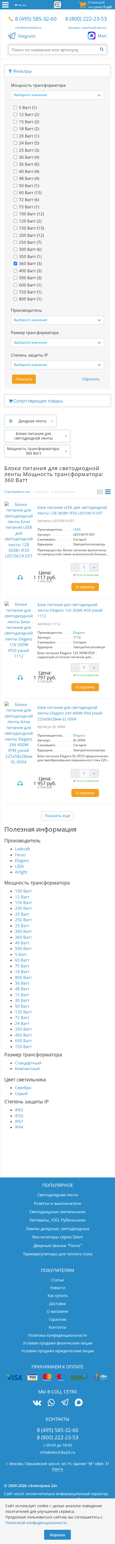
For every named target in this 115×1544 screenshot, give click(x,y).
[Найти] (103, 49)
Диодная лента (32, 420)
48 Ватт (22, 988)
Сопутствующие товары (38, 401)
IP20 (19, 1115)
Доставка (57, 1303)
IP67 (19, 1121)
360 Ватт (23, 937)
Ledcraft (22, 848)
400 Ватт (23, 1035)
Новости (57, 1287)
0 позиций (100, 4)
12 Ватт (22, 897)
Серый (21, 1093)
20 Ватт (22, 914)
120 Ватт (23, 1011)
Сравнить (20, 577)
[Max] (79, 1403)
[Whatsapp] (51, 1402)
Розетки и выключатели (57, 1203)
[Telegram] (65, 1403)
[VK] (37, 1402)
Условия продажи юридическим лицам (57, 1350)
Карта (57, 1468)
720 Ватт (23, 1046)
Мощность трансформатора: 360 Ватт (33, 450)
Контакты (57, 1327)
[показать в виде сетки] (100, 492)
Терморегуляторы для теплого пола (57, 1253)
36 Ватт (22, 983)
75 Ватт (22, 966)
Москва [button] (21, 4)
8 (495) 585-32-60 (35, 18)
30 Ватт (22, 1000)
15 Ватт (22, 994)
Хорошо (57, 1534)
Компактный (27, 1068)
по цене (42, 491)
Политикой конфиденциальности (36, 1522)
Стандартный (28, 1062)
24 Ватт (22, 1023)
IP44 (19, 1127)
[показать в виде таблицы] (108, 492)
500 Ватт (23, 948)
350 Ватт (23, 1029)
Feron (20, 854)
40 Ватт (22, 942)
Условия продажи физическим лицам (57, 1343)
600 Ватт (23, 1040)
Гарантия (57, 1319)
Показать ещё (57, 815)
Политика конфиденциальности (57, 1335)
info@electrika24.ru (28, 28)
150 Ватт (23, 902)
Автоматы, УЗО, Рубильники (57, 1220)
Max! (102, 35)
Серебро (23, 1087)
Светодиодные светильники (57, 1211)
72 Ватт (22, 1017)
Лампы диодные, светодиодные (57, 1228)
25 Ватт (22, 925)
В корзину (85, 586)
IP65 (19, 1109)
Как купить (58, 1295)
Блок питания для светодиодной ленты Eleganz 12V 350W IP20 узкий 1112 (69, 610)
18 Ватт (22, 971)
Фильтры (22, 71)
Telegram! (27, 36)
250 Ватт (23, 919)
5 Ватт (21, 954)
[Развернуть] (11, 420)
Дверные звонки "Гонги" (57, 1245)
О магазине (57, 1311)
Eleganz (79, 632)
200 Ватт (23, 908)
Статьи (57, 1279)
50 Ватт (22, 1006)
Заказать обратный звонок (87, 28)
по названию (64, 491)
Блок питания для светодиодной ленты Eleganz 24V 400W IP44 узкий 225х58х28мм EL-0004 (69, 713)
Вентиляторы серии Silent (57, 1236)
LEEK (76, 529)
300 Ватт (23, 931)
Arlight (21, 872)
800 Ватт (23, 977)
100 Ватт (23, 891)
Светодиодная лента (57, 1194)
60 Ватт (22, 960)
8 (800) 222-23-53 (86, 18)
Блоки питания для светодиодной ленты (33, 435)
